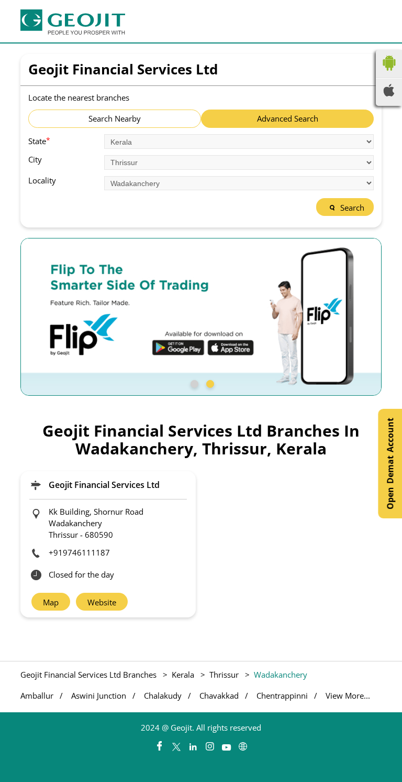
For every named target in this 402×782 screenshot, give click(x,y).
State (39, 140)
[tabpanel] (201, 317)
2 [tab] (208, 382)
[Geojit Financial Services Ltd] (72, 22)
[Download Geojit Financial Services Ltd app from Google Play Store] (389, 73)
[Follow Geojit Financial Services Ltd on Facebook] (159, 743)
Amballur (36, 695)
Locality (42, 180)
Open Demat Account (390, 463)
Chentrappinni (282, 695)
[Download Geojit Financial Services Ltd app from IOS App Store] (389, 93)
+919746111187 (79, 552)
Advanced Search (287, 118)
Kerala (183, 674)
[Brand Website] (243, 743)
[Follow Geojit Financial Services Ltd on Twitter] (176, 743)
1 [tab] (193, 382)
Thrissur (224, 674)
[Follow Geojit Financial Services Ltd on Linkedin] (192, 743)
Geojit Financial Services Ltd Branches (89, 674)
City (35, 159)
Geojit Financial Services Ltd (104, 485)
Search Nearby (114, 118)
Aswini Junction (98, 695)
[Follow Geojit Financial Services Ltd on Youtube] (226, 743)
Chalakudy (163, 695)
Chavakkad (219, 695)
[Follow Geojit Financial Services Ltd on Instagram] (209, 743)
